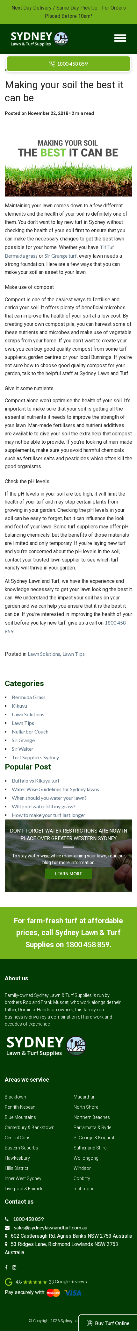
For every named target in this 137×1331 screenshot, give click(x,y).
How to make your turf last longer (48, 815)
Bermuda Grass (29, 697)
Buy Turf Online (112, 1323)
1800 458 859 (72, 64)
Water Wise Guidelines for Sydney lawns (55, 789)
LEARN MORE (68, 873)
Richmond (84, 1188)
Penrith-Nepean (20, 1107)
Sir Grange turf (61, 256)
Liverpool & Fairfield (24, 1188)
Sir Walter (22, 749)
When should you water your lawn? (49, 798)
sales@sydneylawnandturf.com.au (50, 1227)
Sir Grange (23, 740)
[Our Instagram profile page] (15, 1267)
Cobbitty (82, 1178)
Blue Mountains (20, 1117)
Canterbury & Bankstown (29, 1127)
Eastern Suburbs (21, 1147)
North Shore (86, 1107)
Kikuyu (19, 706)
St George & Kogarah (95, 1137)
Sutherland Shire (90, 1147)
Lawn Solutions (44, 654)
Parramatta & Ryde (92, 1127)
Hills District (16, 1168)
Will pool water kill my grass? (44, 806)
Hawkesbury (17, 1158)
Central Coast (18, 1137)
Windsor (82, 1168)
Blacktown (15, 1096)
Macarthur (84, 1096)
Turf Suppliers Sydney (35, 757)
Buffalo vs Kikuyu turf (36, 780)
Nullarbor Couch (30, 731)
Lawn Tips (73, 654)
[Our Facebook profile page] (8, 1267)
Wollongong (86, 1158)
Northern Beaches (92, 1117)
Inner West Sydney (23, 1178)
